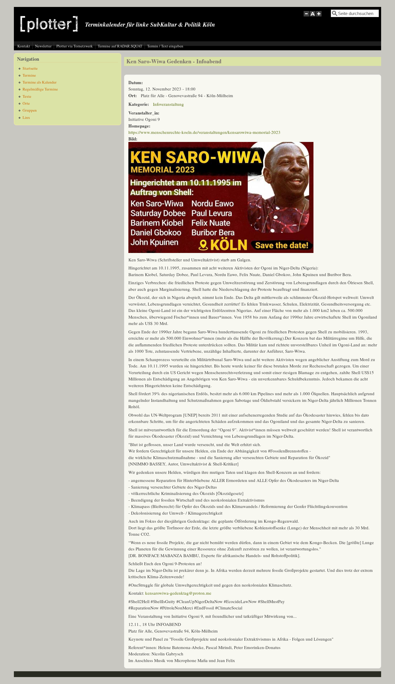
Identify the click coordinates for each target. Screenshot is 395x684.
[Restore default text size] (313, 16)
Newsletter (43, 46)
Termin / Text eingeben (165, 46)
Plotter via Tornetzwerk (74, 46)
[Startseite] (49, 37)
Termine (29, 75)
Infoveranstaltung (168, 104)
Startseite (30, 68)
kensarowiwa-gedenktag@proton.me (178, 593)
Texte (27, 96)
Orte (26, 103)
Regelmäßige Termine (40, 89)
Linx (26, 117)
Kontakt (23, 46)
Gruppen (30, 110)
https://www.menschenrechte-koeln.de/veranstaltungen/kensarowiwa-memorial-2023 (204, 132)
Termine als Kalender (40, 82)
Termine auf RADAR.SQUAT (120, 46)
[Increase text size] (319, 16)
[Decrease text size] (306, 16)
